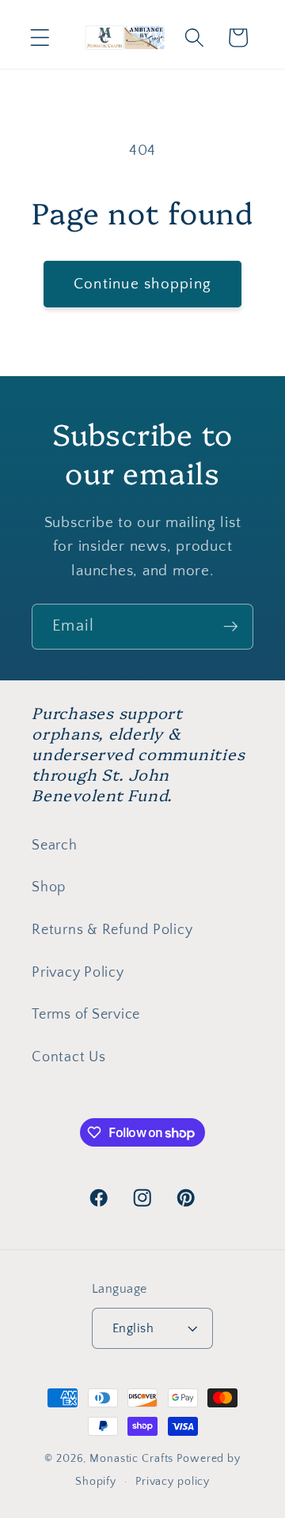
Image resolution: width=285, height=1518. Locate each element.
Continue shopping (142, 284)
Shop (49, 887)
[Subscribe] (231, 627)
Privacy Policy (78, 973)
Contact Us (69, 1057)
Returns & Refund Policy (112, 930)
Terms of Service (86, 1015)
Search (55, 845)
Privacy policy (172, 1481)
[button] (40, 37)
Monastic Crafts (131, 1458)
